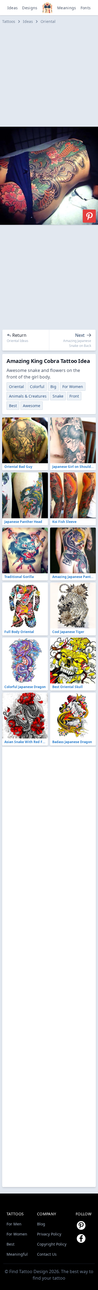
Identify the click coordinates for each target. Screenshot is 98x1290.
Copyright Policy (51, 1244)
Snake (58, 396)
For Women (72, 386)
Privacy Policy (49, 1234)
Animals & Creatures (28, 396)
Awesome (31, 405)
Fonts (86, 7)
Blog (41, 1224)
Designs (29, 7)
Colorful (37, 386)
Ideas (12, 7)
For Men (14, 1224)
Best (13, 405)
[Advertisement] (49, 75)
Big (53, 386)
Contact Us (47, 1254)
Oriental (48, 21)
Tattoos (8, 21)
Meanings (66, 7)
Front (74, 396)
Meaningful (17, 1254)
